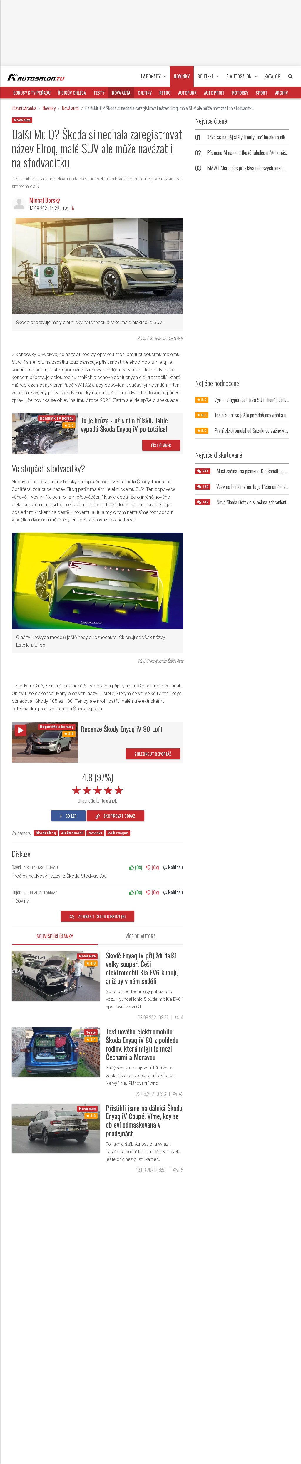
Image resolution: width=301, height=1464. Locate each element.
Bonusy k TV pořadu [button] (31, 92)
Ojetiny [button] (145, 92)
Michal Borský (44, 200)
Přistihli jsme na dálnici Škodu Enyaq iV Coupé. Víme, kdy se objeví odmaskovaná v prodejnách (144, 1120)
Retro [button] (164, 92)
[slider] (97, 789)
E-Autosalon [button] (239, 76)
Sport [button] (261, 92)
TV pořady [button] (150, 76)
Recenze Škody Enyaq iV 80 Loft (122, 728)
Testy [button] (98, 92)
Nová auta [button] (121, 92)
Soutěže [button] (205, 76)
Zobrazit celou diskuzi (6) (101, 916)
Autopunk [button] (187, 92)
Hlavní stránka (24, 108)
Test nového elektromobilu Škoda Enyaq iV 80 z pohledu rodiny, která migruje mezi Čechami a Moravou (142, 1044)
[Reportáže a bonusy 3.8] (45, 741)
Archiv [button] (281, 92)
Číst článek (161, 445)
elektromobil (72, 833)
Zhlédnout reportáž (153, 754)
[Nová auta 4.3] (56, 1128)
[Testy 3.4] (56, 1051)
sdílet (71, 816)
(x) (138, 867)
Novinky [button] (182, 76)
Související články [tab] (54, 936)
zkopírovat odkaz (119, 816)
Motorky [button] (240, 92)
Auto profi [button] (214, 92)
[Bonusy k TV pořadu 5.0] (45, 433)
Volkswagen (118, 833)
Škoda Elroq (46, 833)
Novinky (49, 108)
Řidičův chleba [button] (72, 92)
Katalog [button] (272, 76)
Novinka (95, 833)
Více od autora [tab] (141, 936)
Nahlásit (175, 867)
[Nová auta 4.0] (56, 975)
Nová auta (70, 108)
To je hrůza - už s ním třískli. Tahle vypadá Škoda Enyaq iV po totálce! (124, 424)
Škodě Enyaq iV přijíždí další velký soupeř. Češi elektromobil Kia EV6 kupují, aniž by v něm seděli (142, 968)
